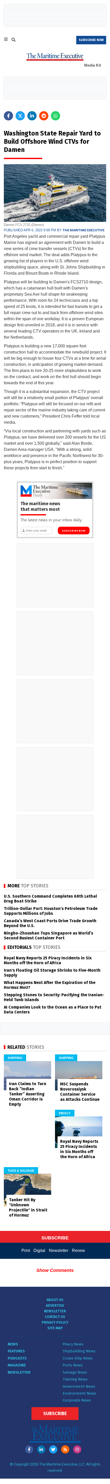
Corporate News (77, 1400)
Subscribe (55, 1413)
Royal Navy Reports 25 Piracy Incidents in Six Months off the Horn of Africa (48, 960)
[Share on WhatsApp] (55, 115)
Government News (79, 1386)
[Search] (13, 40)
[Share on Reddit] (43, 115)
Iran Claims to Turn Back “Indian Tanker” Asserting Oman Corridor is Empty (27, 1094)
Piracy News (73, 1344)
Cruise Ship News (78, 1358)
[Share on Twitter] (20, 115)
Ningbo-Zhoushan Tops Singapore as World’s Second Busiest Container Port (48, 935)
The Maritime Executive (83, 230)
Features (16, 1351)
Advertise (55, 1305)
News (13, 1344)
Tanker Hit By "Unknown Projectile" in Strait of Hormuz (28, 1207)
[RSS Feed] (65, 1449)
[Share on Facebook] (8, 115)
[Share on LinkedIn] (32, 115)
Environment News (79, 1393)
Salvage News (75, 1372)
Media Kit (92, 65)
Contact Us (55, 1317)
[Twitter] (53, 1449)
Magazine (17, 1365)
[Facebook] (29, 1449)
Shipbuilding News (79, 1351)
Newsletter (58, 1250)
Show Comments (55, 1270)
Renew (78, 1250)
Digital (39, 1250)
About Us (55, 1300)
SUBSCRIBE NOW (91, 40)
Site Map (55, 1328)
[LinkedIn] (41, 1449)
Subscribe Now (73, 530)
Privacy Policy (55, 1322)
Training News (75, 1379)
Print (25, 1250)
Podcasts (17, 1358)
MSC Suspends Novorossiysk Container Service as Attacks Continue (80, 1092)
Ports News (73, 1365)
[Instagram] (77, 1449)
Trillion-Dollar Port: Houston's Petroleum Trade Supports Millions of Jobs (50, 911)
